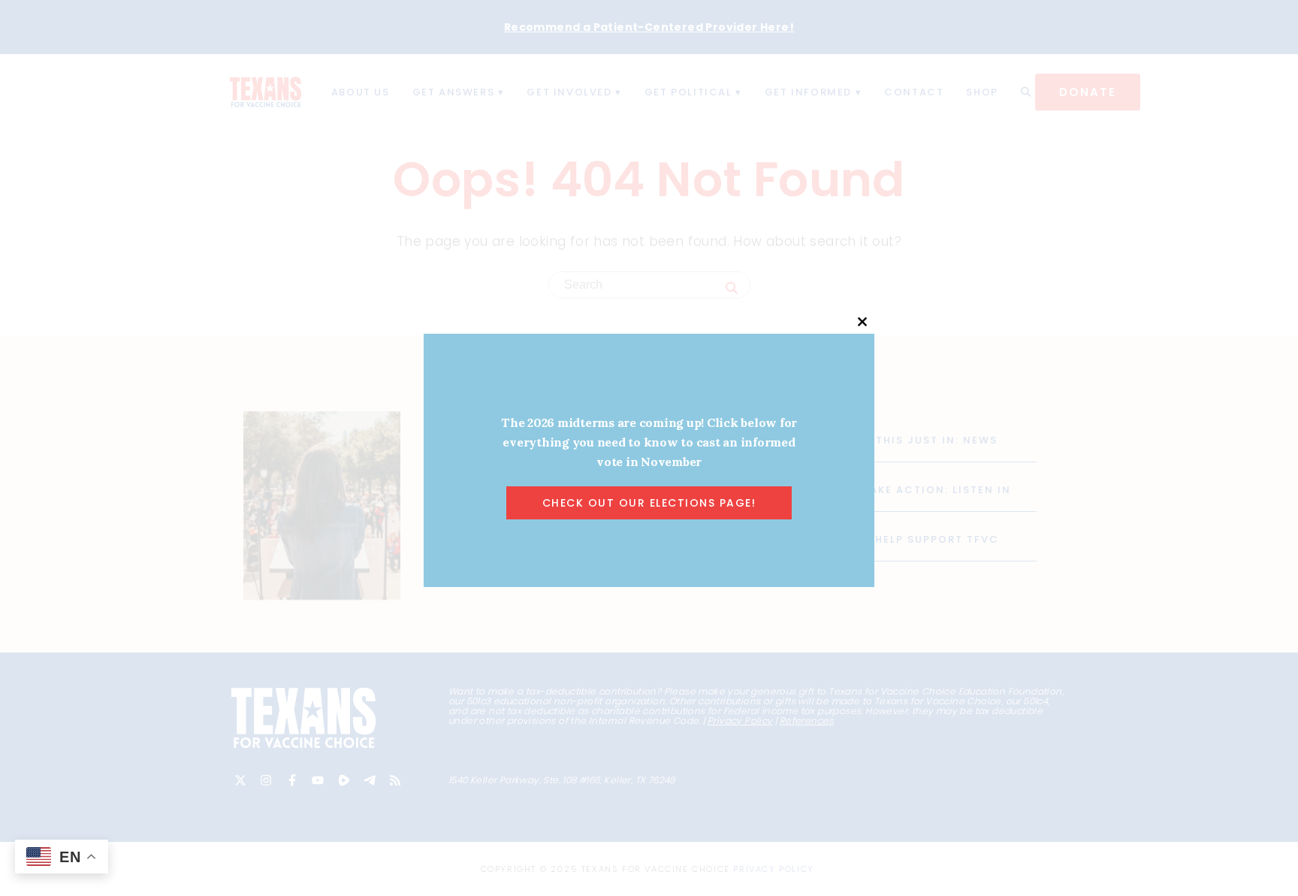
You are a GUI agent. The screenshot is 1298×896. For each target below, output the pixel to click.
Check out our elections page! (649, 502)
